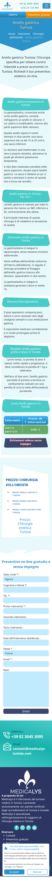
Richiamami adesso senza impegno (26, 442)
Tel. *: (6, 595)
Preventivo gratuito (39, 14)
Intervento (24, 33)
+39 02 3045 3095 (29, 3)
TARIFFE (12, 14)
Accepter (14, 872)
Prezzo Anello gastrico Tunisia (25, 494)
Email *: (7, 659)
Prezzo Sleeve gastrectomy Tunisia (26, 511)
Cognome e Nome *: (15, 585)
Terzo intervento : (13, 627)
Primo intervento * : (14, 606)
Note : (6, 670)
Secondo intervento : (15, 617)
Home (11, 33)
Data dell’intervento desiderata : (21, 638)
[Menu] (46, 6)
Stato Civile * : (11, 574)
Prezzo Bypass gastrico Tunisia (24, 502)
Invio (26, 711)
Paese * (7, 648)
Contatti (10, 835)
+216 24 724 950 (29, 7)
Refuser (37, 872)
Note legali (12, 843)
